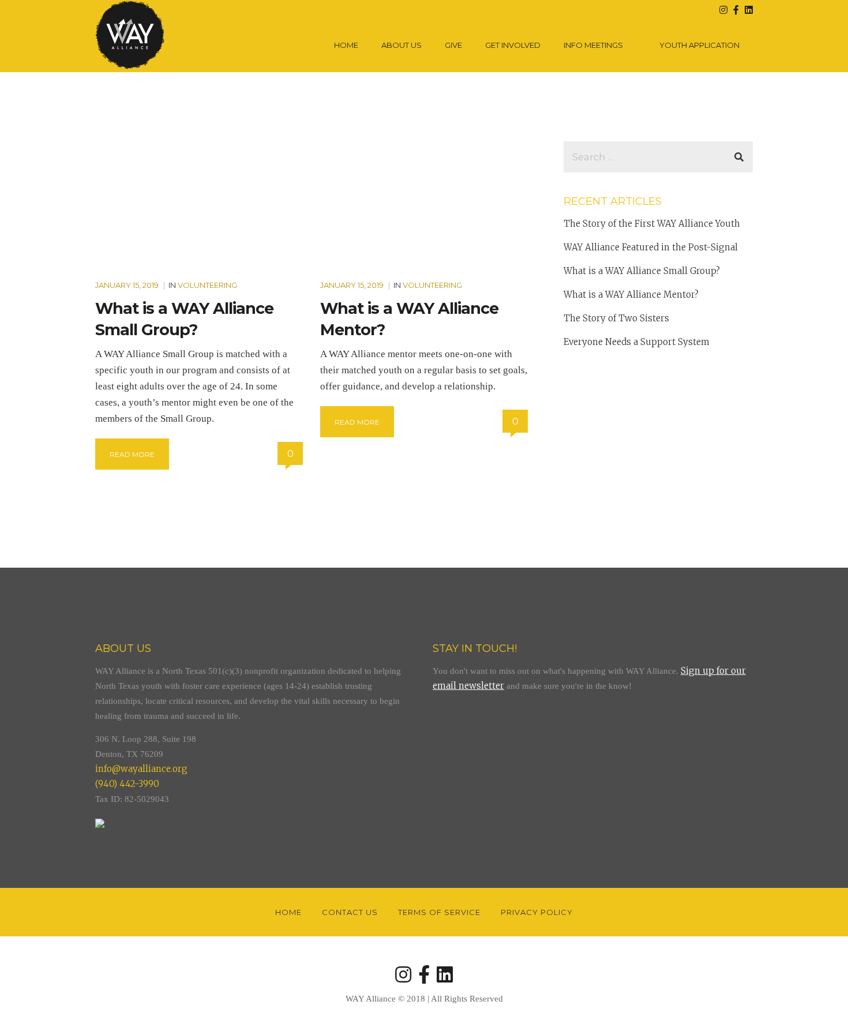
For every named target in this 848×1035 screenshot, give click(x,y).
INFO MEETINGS (593, 45)
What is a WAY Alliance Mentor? (631, 294)
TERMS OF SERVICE (439, 912)
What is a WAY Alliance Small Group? (642, 270)
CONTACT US (350, 912)
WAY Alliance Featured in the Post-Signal (651, 247)
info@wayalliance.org (141, 768)
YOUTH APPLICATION (699, 45)
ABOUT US (401, 45)
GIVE (453, 45)
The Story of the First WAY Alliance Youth (652, 223)
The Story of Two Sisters (616, 318)
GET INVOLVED (513, 45)
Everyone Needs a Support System (637, 341)
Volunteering (207, 285)
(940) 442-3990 (127, 783)
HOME (346, 45)
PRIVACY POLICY (537, 912)
